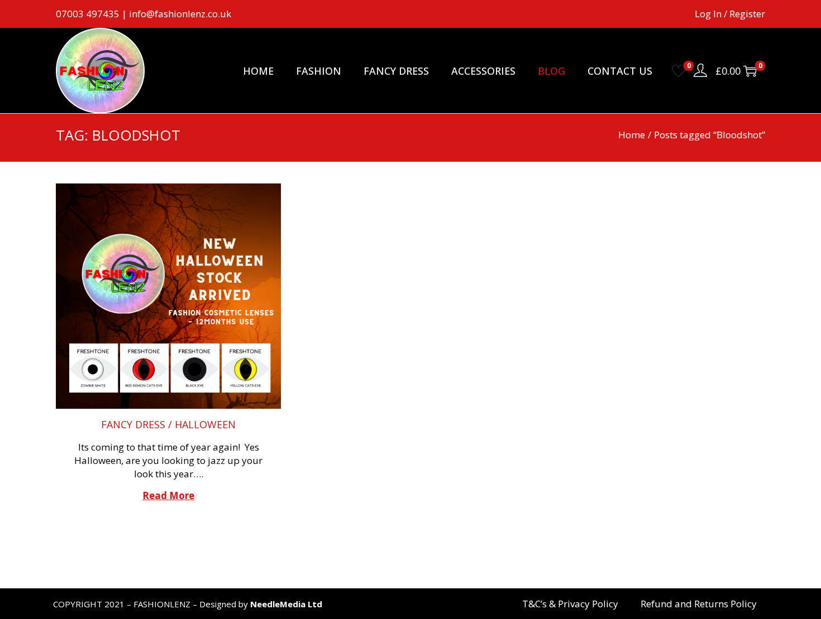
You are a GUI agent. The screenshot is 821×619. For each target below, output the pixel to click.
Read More (168, 495)
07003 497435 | (92, 13)
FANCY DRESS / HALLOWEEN (168, 424)
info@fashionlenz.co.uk (180, 13)
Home (631, 134)
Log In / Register (730, 13)
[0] (678, 71)
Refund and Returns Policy (699, 604)
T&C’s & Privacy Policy (570, 604)
